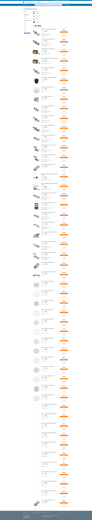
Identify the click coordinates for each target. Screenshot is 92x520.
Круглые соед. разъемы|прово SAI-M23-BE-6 (47, 290)
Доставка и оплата (63, 0)
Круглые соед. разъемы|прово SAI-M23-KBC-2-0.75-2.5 (49, 490)
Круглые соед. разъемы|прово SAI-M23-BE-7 (47, 309)
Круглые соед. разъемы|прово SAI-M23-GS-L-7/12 (48, 164)
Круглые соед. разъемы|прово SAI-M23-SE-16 (47, 347)
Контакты (68, 0)
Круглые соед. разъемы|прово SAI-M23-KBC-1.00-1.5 (48, 442)
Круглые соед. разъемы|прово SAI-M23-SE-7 (47, 300)
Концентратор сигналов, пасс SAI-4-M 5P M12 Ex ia (48, 154)
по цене (41, 27)
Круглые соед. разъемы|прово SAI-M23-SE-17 (47, 366)
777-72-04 (40, 2)
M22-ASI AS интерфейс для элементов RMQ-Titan (48, 48)
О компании (56, 0)
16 (25, 28)
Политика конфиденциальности (27, 517)
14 (25, 29)
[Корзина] (67, 4)
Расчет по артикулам (52, 2)
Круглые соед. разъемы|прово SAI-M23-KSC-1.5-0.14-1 (49, 452)
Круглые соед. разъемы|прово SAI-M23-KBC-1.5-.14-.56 (49, 462)
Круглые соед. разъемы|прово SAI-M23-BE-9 (47, 328)
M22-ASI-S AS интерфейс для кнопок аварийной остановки (49, 58)
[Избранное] (65, 4)
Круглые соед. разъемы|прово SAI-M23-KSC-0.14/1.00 (48, 413)
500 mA (26, 18)
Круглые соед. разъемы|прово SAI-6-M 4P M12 (47, 115)
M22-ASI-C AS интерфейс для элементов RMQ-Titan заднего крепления (49, 174)
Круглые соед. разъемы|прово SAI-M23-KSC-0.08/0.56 (48, 404)
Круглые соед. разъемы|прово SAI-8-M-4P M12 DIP (48, 252)
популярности (37, 27)
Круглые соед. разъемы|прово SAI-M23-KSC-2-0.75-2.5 (49, 481)
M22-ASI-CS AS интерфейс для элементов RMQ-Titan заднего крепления (49, 184)
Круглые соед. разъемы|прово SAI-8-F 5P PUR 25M (48, 241)
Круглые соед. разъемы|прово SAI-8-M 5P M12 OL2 (48, 29)
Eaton (35, 25)
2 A (25, 17)
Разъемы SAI (37, 18)
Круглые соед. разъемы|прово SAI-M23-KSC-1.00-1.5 (48, 423)
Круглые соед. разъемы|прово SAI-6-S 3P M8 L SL (48, 222)
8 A (25, 15)
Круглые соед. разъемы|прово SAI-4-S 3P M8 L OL (48, 212)
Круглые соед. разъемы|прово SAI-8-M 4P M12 (47, 125)
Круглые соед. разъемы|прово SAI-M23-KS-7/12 (48, 262)
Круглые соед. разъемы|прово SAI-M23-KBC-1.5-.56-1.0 (49, 471)
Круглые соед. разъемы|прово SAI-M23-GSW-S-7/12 (48, 271)
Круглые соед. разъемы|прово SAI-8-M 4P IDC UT (48, 135)
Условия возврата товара (26, 516)
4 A (25, 16)
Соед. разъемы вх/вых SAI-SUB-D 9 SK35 (47, 96)
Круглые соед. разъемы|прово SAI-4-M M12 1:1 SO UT (48, 202)
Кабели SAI (37, 21)
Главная (53, 0)
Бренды (59, 0)
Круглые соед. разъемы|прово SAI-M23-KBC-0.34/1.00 (48, 432)
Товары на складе (59, 2)
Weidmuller (39, 25)
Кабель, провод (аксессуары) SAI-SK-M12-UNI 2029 (48, 77)
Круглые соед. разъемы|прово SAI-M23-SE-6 (47, 281)
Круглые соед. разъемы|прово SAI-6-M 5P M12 (47, 67)
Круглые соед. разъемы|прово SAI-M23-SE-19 (47, 385)
